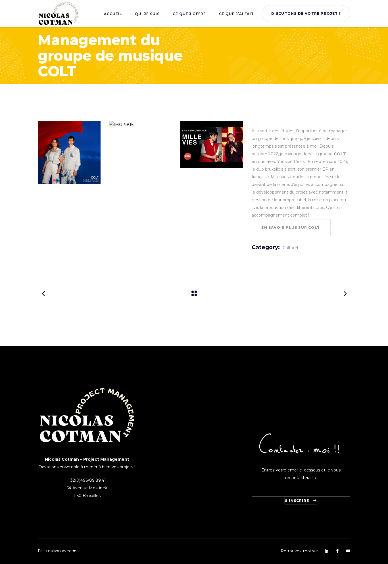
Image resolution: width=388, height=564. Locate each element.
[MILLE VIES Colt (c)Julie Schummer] (69, 152)
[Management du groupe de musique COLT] (211, 144)
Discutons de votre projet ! (306, 13)
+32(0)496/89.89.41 (87, 480)
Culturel (290, 247)
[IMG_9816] (140, 125)
